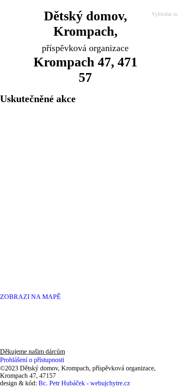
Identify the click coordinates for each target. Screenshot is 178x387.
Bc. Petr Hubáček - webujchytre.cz (84, 383)
